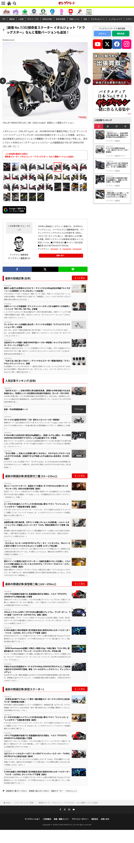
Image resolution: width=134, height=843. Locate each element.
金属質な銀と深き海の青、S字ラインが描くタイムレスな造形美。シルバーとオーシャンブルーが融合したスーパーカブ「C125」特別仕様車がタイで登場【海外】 (36, 525)
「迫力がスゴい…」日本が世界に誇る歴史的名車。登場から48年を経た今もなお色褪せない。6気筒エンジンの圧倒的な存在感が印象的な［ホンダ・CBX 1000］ (37, 392)
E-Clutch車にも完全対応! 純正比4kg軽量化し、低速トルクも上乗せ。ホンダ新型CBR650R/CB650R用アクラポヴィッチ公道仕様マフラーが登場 (37, 436)
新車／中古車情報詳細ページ (16, 409)
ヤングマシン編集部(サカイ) (116, 156)
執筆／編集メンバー (61, 819)
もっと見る (79, 277)
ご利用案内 (47, 819)
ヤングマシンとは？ (32, 819)
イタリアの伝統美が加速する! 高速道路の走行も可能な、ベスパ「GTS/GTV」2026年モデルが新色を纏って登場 (36, 595)
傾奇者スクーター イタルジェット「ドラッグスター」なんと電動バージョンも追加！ (69, 803)
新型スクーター (57, 791)
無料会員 (120, 33)
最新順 (11, 19)
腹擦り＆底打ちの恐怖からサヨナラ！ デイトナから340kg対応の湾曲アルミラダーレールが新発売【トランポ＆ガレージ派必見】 (37, 289)
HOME (8, 803)
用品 (85, 19)
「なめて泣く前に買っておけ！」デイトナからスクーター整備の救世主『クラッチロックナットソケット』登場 (37, 362)
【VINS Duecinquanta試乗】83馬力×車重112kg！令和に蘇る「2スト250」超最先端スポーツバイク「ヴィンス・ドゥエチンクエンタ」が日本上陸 (36, 649)
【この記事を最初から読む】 (40, 155)
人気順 (20, 19)
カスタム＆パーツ (98, 19)
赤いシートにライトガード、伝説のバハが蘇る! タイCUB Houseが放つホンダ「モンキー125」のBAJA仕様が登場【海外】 (36, 487)
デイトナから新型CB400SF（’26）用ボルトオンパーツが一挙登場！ (32, 419)
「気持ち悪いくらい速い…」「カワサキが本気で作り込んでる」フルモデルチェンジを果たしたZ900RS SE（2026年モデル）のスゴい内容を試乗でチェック (117, 195)
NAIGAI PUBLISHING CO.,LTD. (65, 824)
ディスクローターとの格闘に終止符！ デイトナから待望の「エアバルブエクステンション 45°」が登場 (37, 325)
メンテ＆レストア (115, 19)
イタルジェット (71, 791)
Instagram (77, 248)
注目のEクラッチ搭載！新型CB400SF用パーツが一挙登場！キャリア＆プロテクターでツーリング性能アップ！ (37, 343)
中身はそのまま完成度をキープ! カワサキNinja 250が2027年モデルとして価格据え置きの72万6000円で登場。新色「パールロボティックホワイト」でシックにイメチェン (37, 669)
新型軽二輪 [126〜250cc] (39, 791)
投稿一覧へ (60, 255)
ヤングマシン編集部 (113, 141)
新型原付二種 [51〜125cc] (16, 791)
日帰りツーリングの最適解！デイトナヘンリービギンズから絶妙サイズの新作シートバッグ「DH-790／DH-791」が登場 (37, 307)
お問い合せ (105, 819)
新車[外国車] (61, 19)
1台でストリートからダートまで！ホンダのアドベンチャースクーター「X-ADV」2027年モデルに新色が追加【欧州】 (37, 755)
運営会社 (94, 819)
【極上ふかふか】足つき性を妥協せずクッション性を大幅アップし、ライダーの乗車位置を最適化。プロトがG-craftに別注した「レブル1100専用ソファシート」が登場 (117, 165)
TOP (3, 19)
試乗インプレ (74, 19)
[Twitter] (45, 269)
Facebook (67, 248)
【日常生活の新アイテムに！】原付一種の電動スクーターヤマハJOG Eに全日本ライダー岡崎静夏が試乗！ (37, 700)
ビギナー (129, 19)
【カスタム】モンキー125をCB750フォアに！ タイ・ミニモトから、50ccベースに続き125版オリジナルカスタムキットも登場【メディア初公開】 (37, 544)
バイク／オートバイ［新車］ (24, 803)
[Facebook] (17, 269)
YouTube (54, 248)
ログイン (102, 33)
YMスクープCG (33, 19)
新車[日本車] (47, 19)
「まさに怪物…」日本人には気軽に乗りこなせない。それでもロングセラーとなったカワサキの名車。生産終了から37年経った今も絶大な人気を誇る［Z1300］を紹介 (37, 456)
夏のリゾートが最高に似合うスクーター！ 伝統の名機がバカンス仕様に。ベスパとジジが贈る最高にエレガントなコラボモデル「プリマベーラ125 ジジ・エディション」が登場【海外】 (37, 564)
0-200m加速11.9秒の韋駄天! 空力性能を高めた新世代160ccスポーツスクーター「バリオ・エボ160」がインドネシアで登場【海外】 (37, 631)
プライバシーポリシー (80, 819)
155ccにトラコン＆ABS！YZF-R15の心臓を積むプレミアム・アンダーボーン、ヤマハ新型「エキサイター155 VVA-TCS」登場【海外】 (37, 613)
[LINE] (73, 269)
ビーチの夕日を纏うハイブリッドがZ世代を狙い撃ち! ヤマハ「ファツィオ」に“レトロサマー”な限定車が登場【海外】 (36, 505)
